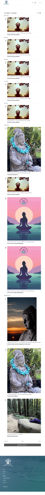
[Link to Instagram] (41, 3)
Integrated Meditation (6, 478)
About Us (4, 471)
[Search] (32, 2)
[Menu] (34, 2)
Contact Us (5, 482)
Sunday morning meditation (13, 34)
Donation (4, 480)
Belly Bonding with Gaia (12, 436)
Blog (3, 473)
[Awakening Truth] (6, 2)
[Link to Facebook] (39, 3)
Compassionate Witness (12, 174)
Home (4, 469)
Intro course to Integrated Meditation (15, 243)
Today (22, 441)
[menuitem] (32, 2)
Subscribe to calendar (21, 445)
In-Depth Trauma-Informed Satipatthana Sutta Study (18, 344)
